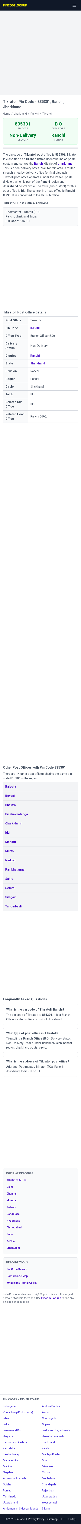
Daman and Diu (12, 1430)
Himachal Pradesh (53, 1436)
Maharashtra (10, 1460)
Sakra (9, 879)
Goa (44, 1460)
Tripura (46, 1472)
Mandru (10, 842)
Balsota (10, 786)
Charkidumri (13, 823)
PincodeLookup (51, 1298)
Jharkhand (65, 163)
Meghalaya (48, 1478)
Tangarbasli (13, 906)
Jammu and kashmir (15, 1442)
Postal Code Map (17, 1276)
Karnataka (9, 1448)
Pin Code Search (17, 1269)
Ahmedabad (14, 1227)
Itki (7, 832)
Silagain (10, 897)
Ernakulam (13, 1247)
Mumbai (12, 1200)
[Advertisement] (40, 51)
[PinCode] (15, 5)
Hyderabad (13, 1220)
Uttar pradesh (50, 1496)
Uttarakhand (10, 1502)
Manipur (8, 1466)
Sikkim (46, 1508)
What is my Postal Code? (22, 1282)
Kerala (11, 1241)
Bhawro (10, 805)
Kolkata (11, 1207)
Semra (10, 888)
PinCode (20, 1519)
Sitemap (52, 1519)
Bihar (6, 1418)
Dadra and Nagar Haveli (56, 1430)
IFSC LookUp (68, 1519)
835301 (35, 328)
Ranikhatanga (14, 869)
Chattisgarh (49, 1418)
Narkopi (10, 860)
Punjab (7, 1490)
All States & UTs (17, 1180)
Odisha (7, 1484)
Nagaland (8, 1472)
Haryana (8, 1436)
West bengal (49, 1502)
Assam (46, 1412)
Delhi (10, 1186)
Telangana (9, 1406)
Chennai (12, 1193)
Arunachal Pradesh (14, 1478)
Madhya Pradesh (52, 1454)
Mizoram (47, 1466)
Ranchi (39, 163)
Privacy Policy (36, 1519)
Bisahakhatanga (16, 814)
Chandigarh (49, 1484)
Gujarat (46, 1424)
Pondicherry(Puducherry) (18, 1412)
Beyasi (10, 796)
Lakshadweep (11, 1454)
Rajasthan (48, 1490)
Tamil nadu (9, 1496)
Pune (10, 1234)
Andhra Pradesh (51, 1406)
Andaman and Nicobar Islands (20, 1508)
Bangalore (13, 1213)
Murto (9, 851)
